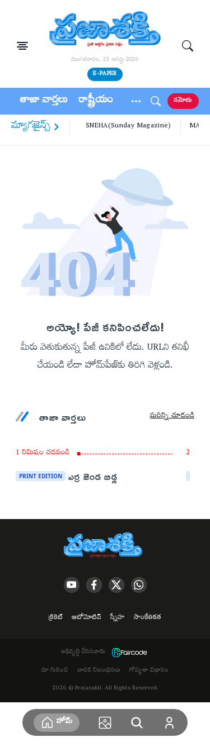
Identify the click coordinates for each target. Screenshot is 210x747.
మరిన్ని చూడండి (172, 416)
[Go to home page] (105, 30)
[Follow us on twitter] (116, 585)
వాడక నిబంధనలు (98, 671)
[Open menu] (22, 46)
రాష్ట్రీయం (96, 101)
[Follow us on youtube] (72, 585)
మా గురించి (54, 671)
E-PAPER (104, 74)
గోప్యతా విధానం (149, 671)
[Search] (187, 46)
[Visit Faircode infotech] (129, 653)
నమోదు (183, 100)
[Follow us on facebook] (94, 585)
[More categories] (136, 101)
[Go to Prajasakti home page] (105, 545)
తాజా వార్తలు (44, 101)
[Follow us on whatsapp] (139, 585)
